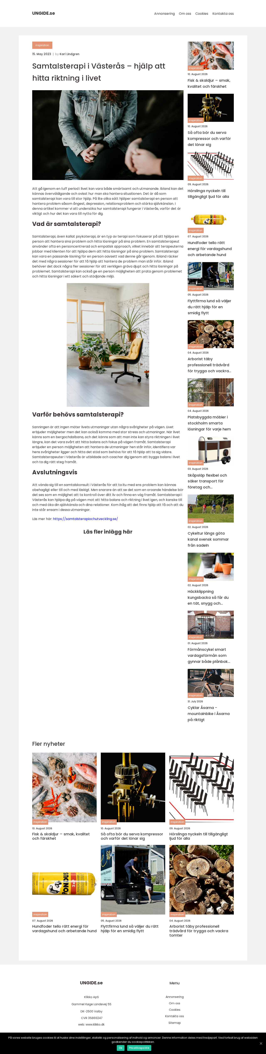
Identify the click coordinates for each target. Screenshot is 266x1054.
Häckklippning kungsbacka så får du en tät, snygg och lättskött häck (208, 598)
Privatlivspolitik (139, 1048)
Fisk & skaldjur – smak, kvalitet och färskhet (209, 83)
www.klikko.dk (95, 1024)
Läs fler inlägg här (107, 531)
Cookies (201, 13)
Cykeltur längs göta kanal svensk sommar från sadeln (208, 539)
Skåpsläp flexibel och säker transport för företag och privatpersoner (207, 481)
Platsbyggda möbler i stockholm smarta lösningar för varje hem (209, 423)
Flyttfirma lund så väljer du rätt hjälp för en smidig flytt (209, 307)
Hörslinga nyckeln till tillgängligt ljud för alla (208, 193)
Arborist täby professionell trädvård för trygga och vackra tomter (208, 365)
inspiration (42, 45)
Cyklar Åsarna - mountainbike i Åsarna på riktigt (209, 713)
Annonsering (164, 13)
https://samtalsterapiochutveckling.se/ (85, 519)
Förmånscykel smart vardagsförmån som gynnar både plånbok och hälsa (208, 655)
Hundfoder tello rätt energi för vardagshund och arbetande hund (210, 248)
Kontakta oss (223, 13)
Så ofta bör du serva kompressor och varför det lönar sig (209, 138)
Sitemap (175, 1023)
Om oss (185, 13)
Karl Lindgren (69, 54)
